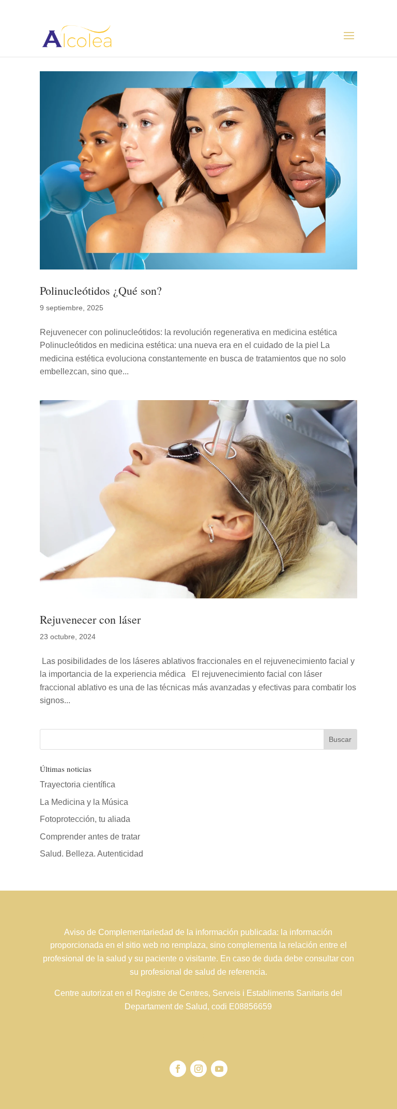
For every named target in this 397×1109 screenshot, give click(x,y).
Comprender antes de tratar (90, 836)
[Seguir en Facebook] (178, 1068)
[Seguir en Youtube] (219, 1068)
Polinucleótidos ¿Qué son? (101, 290)
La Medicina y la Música (84, 802)
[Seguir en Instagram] (198, 1068)
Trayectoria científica (77, 784)
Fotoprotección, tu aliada (85, 819)
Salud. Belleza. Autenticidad (91, 853)
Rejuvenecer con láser (90, 619)
